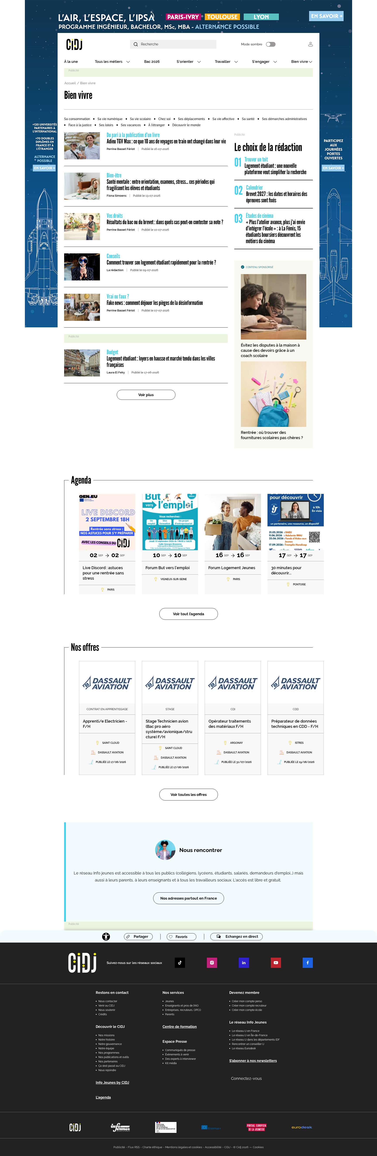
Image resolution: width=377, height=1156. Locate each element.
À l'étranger (156, 125)
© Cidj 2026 (240, 1147)
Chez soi (164, 119)
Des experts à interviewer (180, 1058)
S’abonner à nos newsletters (253, 1061)
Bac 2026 (152, 62)
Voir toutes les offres (189, 794)
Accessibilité (213, 1147)
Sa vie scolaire (140, 119)
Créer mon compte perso (247, 1001)
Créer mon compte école (247, 1010)
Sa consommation (77, 119)
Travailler (222, 62)
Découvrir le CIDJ (110, 1027)
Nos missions (106, 1035)
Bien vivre (299, 62)
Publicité (119, 1147)
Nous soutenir (106, 1010)
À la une (71, 62)
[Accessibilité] (106, 937)
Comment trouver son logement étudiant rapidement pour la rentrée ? (161, 259)
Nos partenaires (108, 1061)
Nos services (173, 993)
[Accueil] (84, 44)
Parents (169, 1014)
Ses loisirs (106, 125)
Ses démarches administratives (284, 119)
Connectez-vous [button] (246, 1078)
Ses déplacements (191, 119)
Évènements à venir (177, 1054)
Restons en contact (112, 993)
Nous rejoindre (107, 1070)
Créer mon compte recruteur (249, 1005)
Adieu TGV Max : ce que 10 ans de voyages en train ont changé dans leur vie (166, 138)
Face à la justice (80, 125)
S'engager (260, 62)
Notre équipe (106, 1048)
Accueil (70, 83)
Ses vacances (131, 125)
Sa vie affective (223, 119)
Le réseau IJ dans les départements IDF (256, 1039)
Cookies (258, 1147)
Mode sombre (251, 44)
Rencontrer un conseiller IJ (248, 1044)
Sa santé (248, 119)
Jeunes (169, 1001)
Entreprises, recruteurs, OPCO (183, 1010)
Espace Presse (175, 1041)
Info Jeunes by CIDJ (112, 1082)
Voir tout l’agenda (188, 614)
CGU (227, 1147)
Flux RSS (134, 1147)
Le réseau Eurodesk (244, 1048)
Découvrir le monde (186, 125)
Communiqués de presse (180, 1050)
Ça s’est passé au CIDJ (111, 1065)
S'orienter (185, 62)
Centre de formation (180, 1027)
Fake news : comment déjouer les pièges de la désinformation (155, 299)
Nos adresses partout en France (188, 898)
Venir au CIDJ (106, 1005)
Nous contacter (107, 1001)
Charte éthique (152, 1147)
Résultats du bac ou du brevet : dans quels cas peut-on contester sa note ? (165, 219)
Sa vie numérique (110, 119)
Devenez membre (244, 993)
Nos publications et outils (113, 1057)
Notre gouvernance (110, 1044)
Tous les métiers (108, 62)
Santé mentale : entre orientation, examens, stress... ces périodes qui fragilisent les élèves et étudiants (161, 182)
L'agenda (103, 1097)
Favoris (181, 937)
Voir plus (146, 395)
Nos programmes (108, 1052)
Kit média (171, 1063)
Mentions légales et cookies (183, 1147)
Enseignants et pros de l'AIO (182, 1005)
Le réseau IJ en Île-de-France (249, 1035)
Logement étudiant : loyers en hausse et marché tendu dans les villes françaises (161, 358)
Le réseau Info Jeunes (248, 1022)
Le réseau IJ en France (245, 1030)
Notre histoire (106, 1039)
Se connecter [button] (310, 44)
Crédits (102, 1014)
